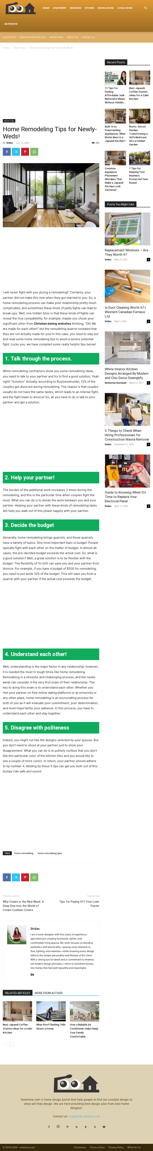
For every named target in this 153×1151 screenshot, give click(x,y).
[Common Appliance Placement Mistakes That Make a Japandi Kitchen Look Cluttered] (115, 158)
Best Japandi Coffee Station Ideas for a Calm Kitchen (17, 1028)
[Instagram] (58, 1127)
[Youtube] (104, 1127)
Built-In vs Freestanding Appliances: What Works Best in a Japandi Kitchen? (115, 133)
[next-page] (11, 1044)
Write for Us (134, 1147)
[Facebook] (7, 152)
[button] (145, 8)
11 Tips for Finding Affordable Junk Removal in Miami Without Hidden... (115, 95)
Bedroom (75, 7)
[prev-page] (5, 1044)
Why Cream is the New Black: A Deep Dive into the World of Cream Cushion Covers (23, 906)
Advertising (56, 37)
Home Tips (19, 47)
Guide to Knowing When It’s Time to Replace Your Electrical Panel (125, 496)
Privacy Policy (116, 1147)
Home (46, 7)
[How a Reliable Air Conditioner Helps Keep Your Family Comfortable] (84, 1011)
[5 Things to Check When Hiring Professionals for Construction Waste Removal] (127, 409)
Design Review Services (33, 37)
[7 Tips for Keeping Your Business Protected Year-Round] (139, 158)
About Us (72, 37)
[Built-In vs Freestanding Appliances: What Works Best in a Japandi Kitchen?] (115, 116)
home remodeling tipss (50, 853)
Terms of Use (97, 1147)
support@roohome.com (84, 1116)
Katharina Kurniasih (116, 382)
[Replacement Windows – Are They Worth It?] (127, 229)
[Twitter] (16, 152)
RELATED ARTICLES (17, 993)
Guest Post (9, 37)
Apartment (59, 7)
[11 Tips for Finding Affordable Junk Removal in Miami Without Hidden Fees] (115, 78)
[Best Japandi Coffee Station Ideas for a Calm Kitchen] (17, 1011)
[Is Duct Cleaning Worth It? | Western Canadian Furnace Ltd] (127, 286)
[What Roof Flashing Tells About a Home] (51, 1011)
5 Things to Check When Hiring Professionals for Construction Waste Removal (127, 435)
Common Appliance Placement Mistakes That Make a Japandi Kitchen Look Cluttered (114, 179)
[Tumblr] (85, 1127)
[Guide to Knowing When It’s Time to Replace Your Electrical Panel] (127, 471)
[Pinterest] (25, 152)
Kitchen (89, 7)
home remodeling (23, 853)
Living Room (124, 7)
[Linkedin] (33, 974)
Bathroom (11, 23)
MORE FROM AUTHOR (49, 993)
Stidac (9, 142)
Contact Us (88, 37)
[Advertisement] (51, 90)
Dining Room (106, 7)
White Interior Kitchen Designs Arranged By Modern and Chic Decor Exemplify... (126, 373)
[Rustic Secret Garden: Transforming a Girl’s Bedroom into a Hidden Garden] (139, 116)
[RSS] (76, 1127)
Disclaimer (80, 1147)
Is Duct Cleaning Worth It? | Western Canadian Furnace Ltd (125, 312)
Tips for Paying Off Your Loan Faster (79, 904)
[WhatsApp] (34, 152)
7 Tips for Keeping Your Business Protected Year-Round (139, 175)
